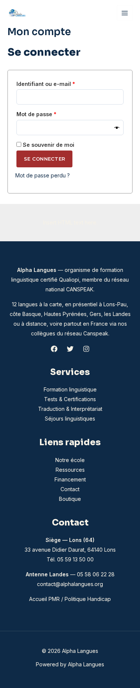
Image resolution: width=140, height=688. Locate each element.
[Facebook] (54, 348)
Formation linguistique (70, 389)
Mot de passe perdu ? (42, 175)
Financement (70, 479)
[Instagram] (86, 348)
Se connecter (44, 159)
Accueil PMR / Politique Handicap (70, 599)
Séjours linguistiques (70, 418)
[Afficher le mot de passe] (117, 127)
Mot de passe (51, 114)
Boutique (70, 499)
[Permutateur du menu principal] (125, 13)
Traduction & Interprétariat (70, 409)
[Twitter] (70, 348)
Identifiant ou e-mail (60, 83)
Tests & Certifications (70, 399)
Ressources (70, 470)
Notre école (70, 460)
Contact (70, 489)
